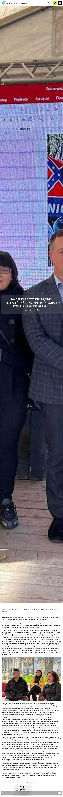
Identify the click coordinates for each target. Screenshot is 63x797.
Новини (9, 609)
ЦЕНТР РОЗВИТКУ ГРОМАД (17, 3)
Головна (3, 609)
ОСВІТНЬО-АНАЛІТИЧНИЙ (13, 2)
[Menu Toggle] (60, 3)
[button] (59, 793)
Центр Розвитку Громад (23, 788)
